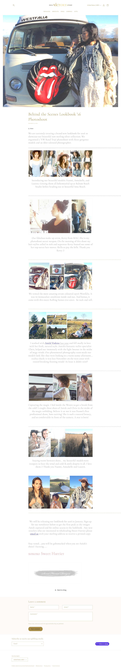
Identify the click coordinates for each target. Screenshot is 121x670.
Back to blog (61, 590)
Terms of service (56, 665)
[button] (14, 5)
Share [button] (31, 128)
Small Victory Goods (20, 666)
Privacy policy (47, 665)
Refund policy (39, 665)
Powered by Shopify (29, 666)
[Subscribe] (42, 644)
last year (57, 343)
